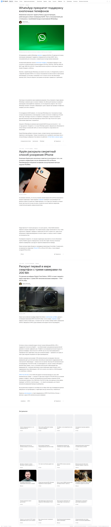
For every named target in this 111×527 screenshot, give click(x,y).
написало (39, 55)
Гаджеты (27, 4)
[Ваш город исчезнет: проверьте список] (46, 515)
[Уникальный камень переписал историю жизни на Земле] (83, 441)
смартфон (41, 199)
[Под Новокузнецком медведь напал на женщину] (64, 515)
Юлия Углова (25, 21)
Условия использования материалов (80, 526)
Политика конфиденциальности (103, 526)
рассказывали (28, 393)
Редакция (71, 526)
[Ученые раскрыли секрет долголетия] (27, 497)
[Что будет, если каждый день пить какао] (64, 423)
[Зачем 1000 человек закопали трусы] (64, 460)
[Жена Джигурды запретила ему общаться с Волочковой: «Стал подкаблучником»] (46, 497)
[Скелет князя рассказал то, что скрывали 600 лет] (27, 423)
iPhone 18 (36, 248)
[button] (41, 38)
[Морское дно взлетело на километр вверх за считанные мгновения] (27, 441)
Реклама (9, 526)
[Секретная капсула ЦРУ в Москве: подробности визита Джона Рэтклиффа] (46, 478)
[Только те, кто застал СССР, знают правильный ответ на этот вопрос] (27, 515)
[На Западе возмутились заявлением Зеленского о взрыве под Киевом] (27, 478)
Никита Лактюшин (26, 283)
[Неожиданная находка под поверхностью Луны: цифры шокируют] (64, 441)
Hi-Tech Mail (31, 263)
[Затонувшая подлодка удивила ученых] (83, 423)
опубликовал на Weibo (51, 317)
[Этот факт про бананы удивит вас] (46, 460)
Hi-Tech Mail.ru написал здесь (55, 137)
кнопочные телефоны (41, 62)
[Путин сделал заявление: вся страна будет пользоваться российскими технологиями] (64, 497)
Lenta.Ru (31, 148)
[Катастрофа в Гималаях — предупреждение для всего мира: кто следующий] (46, 441)
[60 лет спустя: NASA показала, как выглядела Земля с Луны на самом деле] (64, 478)
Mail (2, 526)
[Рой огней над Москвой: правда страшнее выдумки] (46, 423)
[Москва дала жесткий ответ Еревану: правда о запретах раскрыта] (83, 460)
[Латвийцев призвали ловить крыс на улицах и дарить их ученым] (83, 478)
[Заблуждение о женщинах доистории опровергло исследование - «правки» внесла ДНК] (83, 497)
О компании (5, 526)
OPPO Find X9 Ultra (24, 374)
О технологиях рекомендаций (92, 526)
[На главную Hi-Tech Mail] (5, 1)
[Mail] (2, 1)
